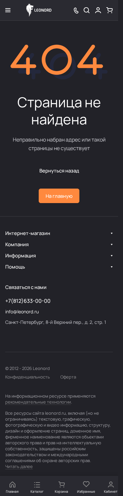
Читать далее (19, 466)
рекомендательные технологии (38, 402)
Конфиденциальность (27, 377)
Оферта (68, 377)
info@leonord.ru (22, 311)
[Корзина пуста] (109, 10)
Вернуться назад (59, 170)
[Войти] (98, 10)
